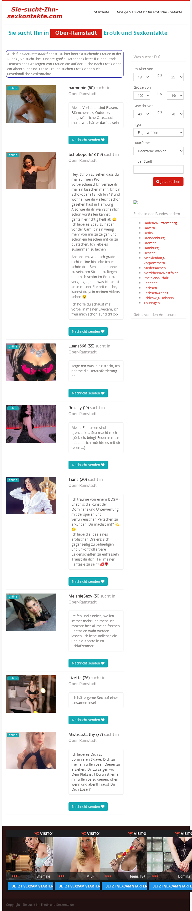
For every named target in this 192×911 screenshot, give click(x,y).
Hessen (150, 253)
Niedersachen (155, 268)
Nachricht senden (86, 139)
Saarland (151, 283)
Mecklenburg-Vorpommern (155, 260)
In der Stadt (143, 161)
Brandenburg (154, 238)
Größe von (142, 87)
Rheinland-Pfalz (156, 278)
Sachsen (150, 288)
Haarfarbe (142, 142)
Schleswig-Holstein (159, 298)
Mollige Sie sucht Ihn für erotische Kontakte (149, 12)
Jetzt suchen (170, 181)
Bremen (150, 243)
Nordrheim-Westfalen (161, 273)
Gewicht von (144, 105)
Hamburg (151, 248)
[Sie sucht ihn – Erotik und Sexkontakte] (34, 12)
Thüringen (152, 303)
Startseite (101, 12)
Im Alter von (143, 68)
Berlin (148, 233)
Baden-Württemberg (160, 223)
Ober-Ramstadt (82, 94)
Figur (138, 124)
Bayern (149, 228)
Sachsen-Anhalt (156, 293)
